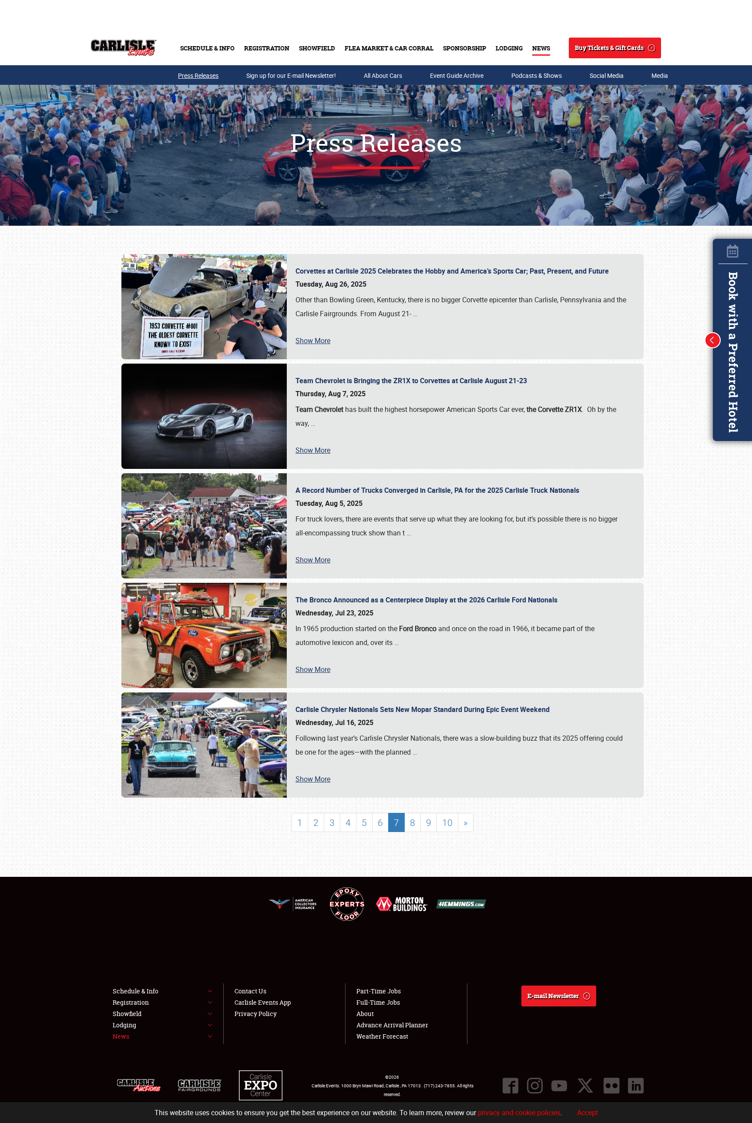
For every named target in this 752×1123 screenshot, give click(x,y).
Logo (124, 48)
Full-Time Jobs (378, 1002)
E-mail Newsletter (553, 996)
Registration (266, 48)
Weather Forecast (382, 1036)
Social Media (607, 75)
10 (447, 822)
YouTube (559, 1085)
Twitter (585, 1085)
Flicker (611, 1085)
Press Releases (198, 75)
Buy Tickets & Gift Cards (609, 47)
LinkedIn (636, 1085)
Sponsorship (464, 48)
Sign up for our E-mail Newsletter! (291, 75)
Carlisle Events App (263, 1002)
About (365, 1013)
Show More (312, 340)
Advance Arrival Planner (392, 1025)
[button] (713, 340)
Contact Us (250, 991)
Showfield (317, 48)
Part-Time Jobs (378, 991)
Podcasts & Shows (536, 75)
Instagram (535, 1085)
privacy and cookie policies (519, 1112)
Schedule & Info (207, 48)
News (541, 48)
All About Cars (383, 75)
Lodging (509, 48)
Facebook (510, 1085)
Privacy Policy (256, 1013)
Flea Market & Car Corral (389, 48)
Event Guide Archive (456, 75)
